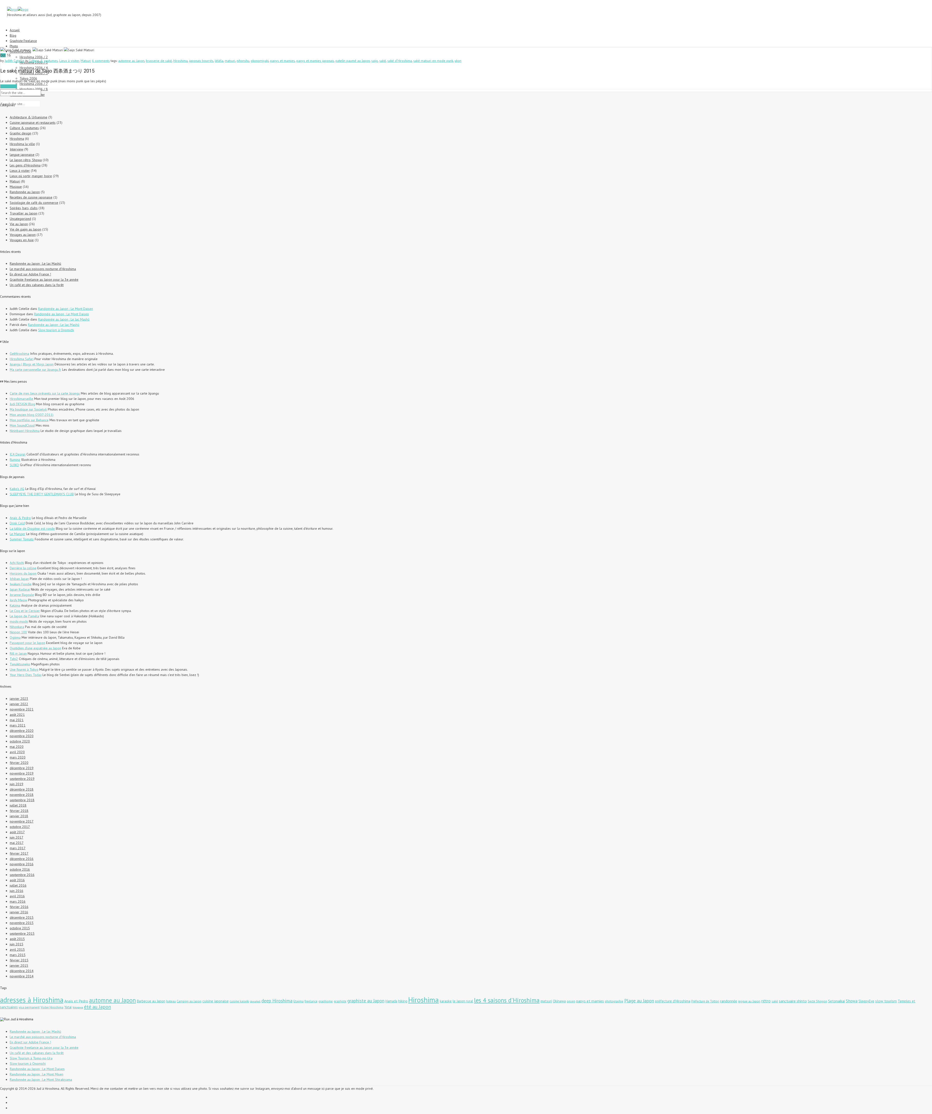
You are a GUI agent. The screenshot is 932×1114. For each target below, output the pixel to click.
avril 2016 (17, 896)
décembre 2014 (21, 971)
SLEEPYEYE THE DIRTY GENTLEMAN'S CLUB (42, 494)
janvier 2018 (19, 816)
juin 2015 (16, 944)
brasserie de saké (159, 60)
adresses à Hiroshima (31, 999)
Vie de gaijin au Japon (25, 229)
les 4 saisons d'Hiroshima (507, 1000)
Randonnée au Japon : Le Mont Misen (36, 1074)
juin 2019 (16, 784)
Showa (851, 1001)
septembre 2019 (22, 778)
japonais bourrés (201, 60)
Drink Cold (17, 523)
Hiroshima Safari (21, 359)
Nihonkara (17, 627)
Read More (8, 86)
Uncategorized (20, 218)
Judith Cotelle (14, 60)
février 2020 (19, 762)
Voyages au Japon (23, 234)
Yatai (68, 1007)
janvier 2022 (19, 704)
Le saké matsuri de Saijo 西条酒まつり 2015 (47, 71)
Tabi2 (14, 659)
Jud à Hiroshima (21, 1019)
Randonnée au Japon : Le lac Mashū (35, 263)
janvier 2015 (19, 965)
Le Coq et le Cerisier (25, 611)
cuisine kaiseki (239, 1001)
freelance (311, 1001)
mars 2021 (17, 725)
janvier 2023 (19, 698)
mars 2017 (17, 848)
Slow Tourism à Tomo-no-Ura (31, 1058)
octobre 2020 (20, 741)
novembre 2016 (21, 864)
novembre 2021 (21, 709)
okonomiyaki (260, 60)
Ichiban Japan (19, 579)
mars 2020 (17, 757)
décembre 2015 (21, 917)
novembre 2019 (21, 773)
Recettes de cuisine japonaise (31, 197)
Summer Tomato (22, 539)
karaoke (446, 1001)
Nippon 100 (18, 632)
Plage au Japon (639, 1001)
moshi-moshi (19, 621)
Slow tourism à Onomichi (56, 330)
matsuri (230, 60)
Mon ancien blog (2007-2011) (31, 415)
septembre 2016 (22, 875)
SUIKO (14, 465)
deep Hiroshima (276, 1001)
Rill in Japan (18, 653)
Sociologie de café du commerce (34, 202)
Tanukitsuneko (20, 664)
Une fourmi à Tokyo (24, 669)
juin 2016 (16, 891)
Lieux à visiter (69, 60)
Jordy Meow (18, 600)
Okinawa (559, 1001)
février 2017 (19, 853)
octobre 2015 (20, 928)
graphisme (325, 1001)
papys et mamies (282, 60)
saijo (374, 60)
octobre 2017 (20, 827)
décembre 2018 (21, 789)
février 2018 (19, 811)
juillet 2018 (18, 805)
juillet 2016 (18, 885)
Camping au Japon (189, 1001)
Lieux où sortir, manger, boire (31, 176)
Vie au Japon (19, 224)
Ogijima (15, 637)
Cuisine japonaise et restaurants (33, 122)
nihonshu (243, 60)
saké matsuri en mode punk (433, 60)
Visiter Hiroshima (52, 1007)
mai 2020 (17, 746)
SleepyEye (866, 1001)
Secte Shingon (817, 1001)
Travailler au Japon (23, 213)
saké (382, 60)
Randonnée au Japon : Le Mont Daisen (65, 308)
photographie (614, 1001)
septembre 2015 (22, 933)
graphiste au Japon (365, 1001)
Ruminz (15, 459)
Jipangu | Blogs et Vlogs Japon (32, 364)
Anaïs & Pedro (20, 518)
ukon (458, 60)
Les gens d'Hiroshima (25, 165)
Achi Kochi (17, 563)
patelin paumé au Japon (352, 60)
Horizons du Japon (23, 573)
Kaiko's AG (17, 489)
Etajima (298, 1001)
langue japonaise (22, 154)
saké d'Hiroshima (399, 60)
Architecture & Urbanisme (28, 117)
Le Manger (17, 534)
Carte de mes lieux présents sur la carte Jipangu (45, 393)
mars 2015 (17, 955)
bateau (171, 1001)
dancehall (255, 1001)
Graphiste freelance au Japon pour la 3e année (44, 279)
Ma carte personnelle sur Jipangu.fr (35, 369)
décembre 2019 (21, 768)
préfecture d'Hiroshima (672, 1001)
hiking (402, 1001)
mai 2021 (17, 720)
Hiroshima (180, 60)
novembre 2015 (21, 923)
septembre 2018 (22, 800)
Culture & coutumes (43, 60)
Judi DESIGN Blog (22, 404)
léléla (219, 60)
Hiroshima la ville (22, 144)
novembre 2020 (21, 736)
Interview (16, 149)
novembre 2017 (21, 821)
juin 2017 (16, 837)
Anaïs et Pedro (76, 1000)
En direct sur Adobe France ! (30, 274)
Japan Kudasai (20, 589)
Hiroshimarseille (21, 398)
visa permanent (29, 1007)
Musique (16, 186)
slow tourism (886, 1000)
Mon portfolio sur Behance (29, 420)
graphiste (340, 1001)
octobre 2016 (20, 869)
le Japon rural (463, 1001)
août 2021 (17, 714)
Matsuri (86, 60)
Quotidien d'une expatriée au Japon (35, 648)
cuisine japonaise (215, 1001)
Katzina (15, 605)
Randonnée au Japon (25, 192)
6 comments (101, 60)
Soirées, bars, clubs (24, 208)
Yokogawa (78, 1007)
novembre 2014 (21, 976)
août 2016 (17, 880)
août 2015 (17, 939)
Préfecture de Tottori (705, 1001)
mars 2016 (17, 901)
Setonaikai (836, 1000)
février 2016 (19, 907)
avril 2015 (17, 949)
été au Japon (97, 1006)
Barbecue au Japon (151, 1001)
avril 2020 (17, 752)
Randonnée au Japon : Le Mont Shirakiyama (41, 1079)
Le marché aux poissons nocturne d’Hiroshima (43, 269)
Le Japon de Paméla (24, 616)
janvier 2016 (19, 912)
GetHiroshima (19, 353)
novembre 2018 (21, 794)
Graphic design (20, 133)
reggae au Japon (749, 1001)
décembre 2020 (21, 730)
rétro (766, 1001)
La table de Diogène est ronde (32, 528)
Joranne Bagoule (22, 595)
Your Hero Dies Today (26, 675)
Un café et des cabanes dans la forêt (37, 285)
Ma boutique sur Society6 (28, 409)
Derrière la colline (23, 568)
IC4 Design (17, 454)
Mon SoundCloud (22, 425)
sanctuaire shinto (793, 1000)
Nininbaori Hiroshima (25, 431)
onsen (571, 1001)
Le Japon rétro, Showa (26, 160)
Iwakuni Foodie (21, 584)
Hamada (391, 1001)
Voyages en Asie (22, 240)
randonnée (728, 1000)
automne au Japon (131, 60)
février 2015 (19, 960)
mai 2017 (17, 843)
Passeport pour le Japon (27, 643)
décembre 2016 (21, 859)
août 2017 (17, 832)
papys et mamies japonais (315, 60)
